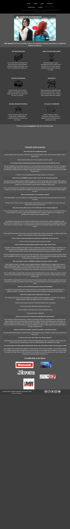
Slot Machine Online (54, 10)
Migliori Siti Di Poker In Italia (28, 10)
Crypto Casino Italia (49, 6)
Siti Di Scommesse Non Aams (42, 10)
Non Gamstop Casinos (40, 11)
